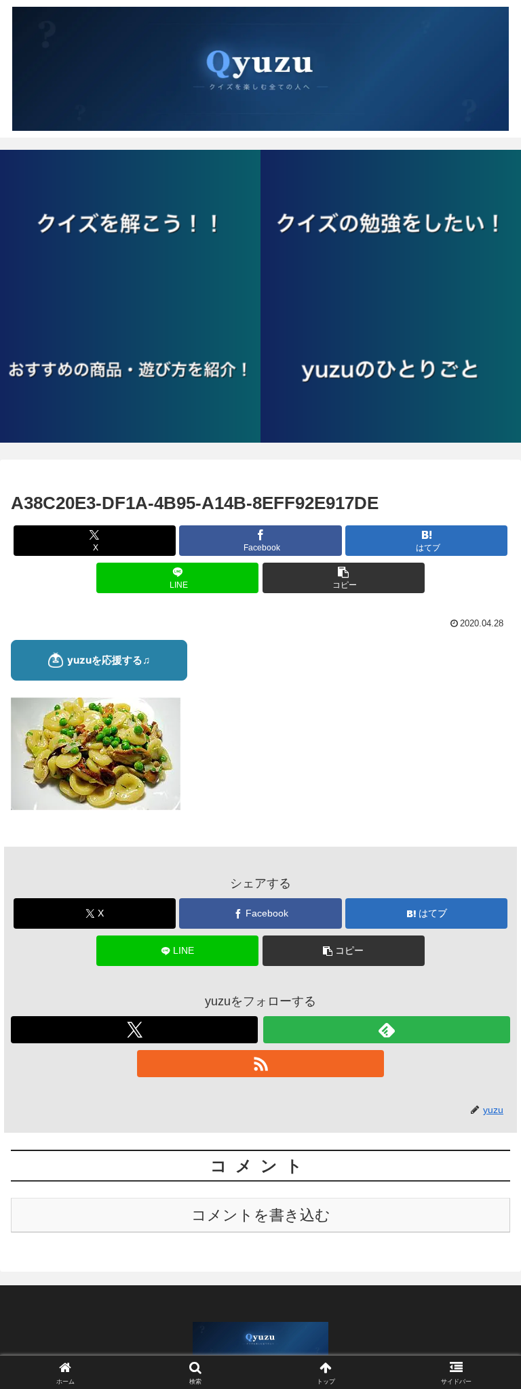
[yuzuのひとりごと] (390, 369)
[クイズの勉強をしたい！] (390, 223)
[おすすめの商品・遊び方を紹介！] (130, 369)
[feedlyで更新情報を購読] (386, 1029)
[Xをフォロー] (134, 1029)
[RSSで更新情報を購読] (260, 1063)
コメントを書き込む (260, 1215)
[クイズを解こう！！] (130, 223)
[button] (344, 578)
